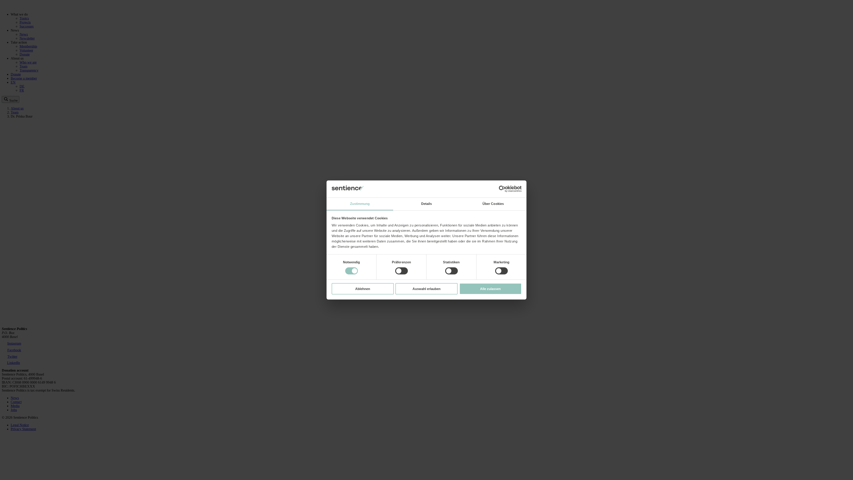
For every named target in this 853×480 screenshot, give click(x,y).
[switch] (401, 270)
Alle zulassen (490, 289)
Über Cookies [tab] (493, 204)
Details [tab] (426, 204)
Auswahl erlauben (426, 289)
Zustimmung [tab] (360, 204)
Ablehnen (362, 289)
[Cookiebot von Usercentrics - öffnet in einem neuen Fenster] (502, 189)
